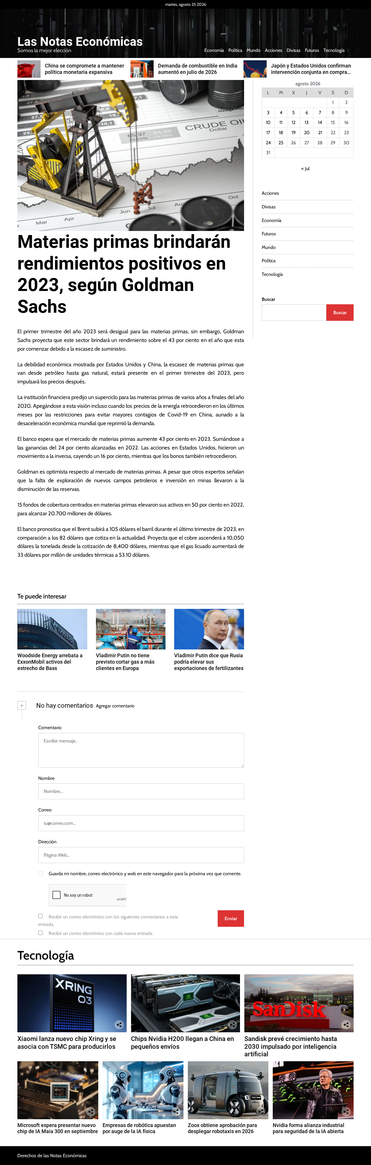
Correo (45, 810)
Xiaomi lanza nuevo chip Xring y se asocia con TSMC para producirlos (66, 1042)
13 (307, 122)
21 (320, 132)
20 (307, 132)
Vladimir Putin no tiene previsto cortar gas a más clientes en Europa (125, 661)
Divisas (294, 50)
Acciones (273, 50)
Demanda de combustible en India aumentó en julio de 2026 (197, 69)
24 (268, 142)
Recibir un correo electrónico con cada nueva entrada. (101, 933)
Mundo (254, 50)
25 (281, 142)
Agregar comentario (115, 706)
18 (281, 132)
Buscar (268, 299)
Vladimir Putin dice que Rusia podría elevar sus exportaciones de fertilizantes (208, 661)
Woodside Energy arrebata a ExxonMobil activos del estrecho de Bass (50, 661)
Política (235, 50)
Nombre (46, 778)
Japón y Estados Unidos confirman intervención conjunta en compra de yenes (311, 72)
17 (268, 132)
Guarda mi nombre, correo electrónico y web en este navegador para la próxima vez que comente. (145, 873)
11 (280, 122)
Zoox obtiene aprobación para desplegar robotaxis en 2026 (222, 1128)
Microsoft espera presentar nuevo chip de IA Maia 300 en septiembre (57, 1128)
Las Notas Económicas (80, 42)
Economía (214, 50)
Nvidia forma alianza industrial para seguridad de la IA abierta (308, 1128)
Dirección (47, 841)
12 (293, 122)
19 (294, 132)
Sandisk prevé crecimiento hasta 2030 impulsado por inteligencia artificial (290, 1046)
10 (268, 122)
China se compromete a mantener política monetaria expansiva (84, 69)
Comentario (49, 727)
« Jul (305, 168)
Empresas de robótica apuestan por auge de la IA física (139, 1128)
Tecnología (334, 50)
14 (320, 122)
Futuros (312, 50)
